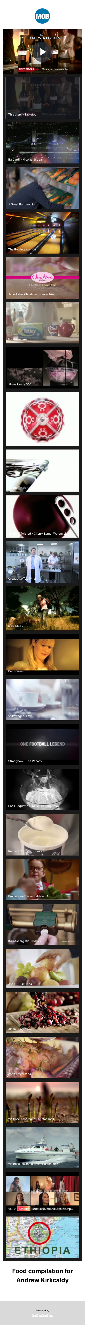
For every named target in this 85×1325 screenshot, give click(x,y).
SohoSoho (42, 1315)
